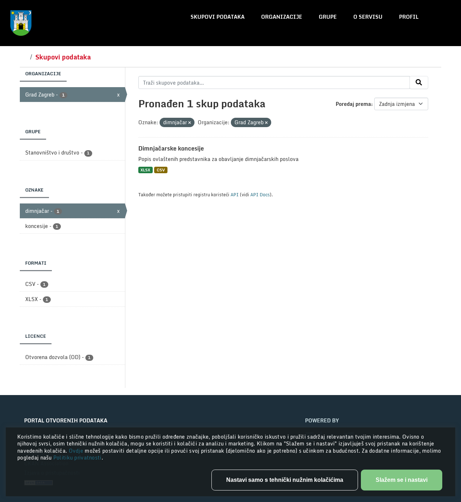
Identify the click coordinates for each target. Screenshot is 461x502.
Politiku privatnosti (77, 457)
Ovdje (77, 451)
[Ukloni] (189, 123)
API (234, 194)
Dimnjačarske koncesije (171, 148)
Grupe (328, 17)
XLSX (145, 170)
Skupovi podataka (218, 17)
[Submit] (418, 82)
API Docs (260, 194)
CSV (161, 170)
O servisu (367, 17)
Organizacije (281, 17)
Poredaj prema (353, 104)
